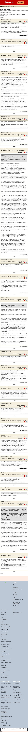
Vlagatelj (20, 2)
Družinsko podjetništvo (4, 712)
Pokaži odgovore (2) (23, 35)
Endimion (2, 149)
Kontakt (15, 594)
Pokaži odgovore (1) (23, 66)
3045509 (3, 503)
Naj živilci (3, 651)
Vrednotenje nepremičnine (16, 687)
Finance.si (3, 612)
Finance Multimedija (6, 627)
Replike (8, 9)
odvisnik (2, 54)
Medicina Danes (17, 612)
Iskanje (14, 6)
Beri (5, 9)
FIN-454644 (3, 39)
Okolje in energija (5, 654)
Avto (2, 617)
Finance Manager (5, 624)
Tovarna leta (4, 667)
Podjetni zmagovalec (6, 662)
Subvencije (3, 665)
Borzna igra (16, 683)
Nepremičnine (4, 631)
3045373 (3, 388)
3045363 (3, 353)
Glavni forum (8, 12)
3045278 (3, 21)
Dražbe (2, 622)
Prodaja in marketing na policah (6, 703)
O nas (14, 585)
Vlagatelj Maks (4, 677)
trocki (2, 487)
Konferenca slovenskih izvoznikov (6, 715)
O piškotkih (16, 606)
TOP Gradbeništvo (5, 670)
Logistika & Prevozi (5, 644)
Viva (14, 614)
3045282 (3, 55)
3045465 (3, 489)
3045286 (3, 73)
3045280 (3, 41)
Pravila (11, 6)
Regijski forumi (4, 706)
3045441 (3, 458)
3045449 (3, 474)
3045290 (3, 118)
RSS (14, 597)
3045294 (3, 134)
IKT (1, 636)
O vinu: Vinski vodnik (18, 699)
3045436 (3, 420)
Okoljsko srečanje (5, 708)
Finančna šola (4, 629)
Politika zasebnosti (18, 599)
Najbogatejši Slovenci (6, 649)
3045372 (3, 367)
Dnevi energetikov (5, 697)
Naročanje (15, 587)
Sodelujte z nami (17, 589)
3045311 (3, 150)
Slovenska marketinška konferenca (4, 691)
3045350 (3, 261)
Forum (1, 6)
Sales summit (4, 700)
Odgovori (20, 21)
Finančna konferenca (6, 695)
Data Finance (4, 619)
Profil (5, 6)
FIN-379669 (3, 19)
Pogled (1, 9)
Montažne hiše (4, 646)
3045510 (3, 555)
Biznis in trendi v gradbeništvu (5, 719)
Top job (2, 672)
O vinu (2, 656)
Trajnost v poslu (5, 675)
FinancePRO (4, 634)
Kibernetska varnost (6, 641)
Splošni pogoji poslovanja (16, 603)
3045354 (3, 276)
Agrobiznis (3, 614)
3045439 (3, 436)
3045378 (3, 405)
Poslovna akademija (6, 683)
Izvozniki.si (3, 639)
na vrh (14, 36)
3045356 (3, 299)
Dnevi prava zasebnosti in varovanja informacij (6, 724)
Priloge (15, 592)
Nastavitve (8, 6)
